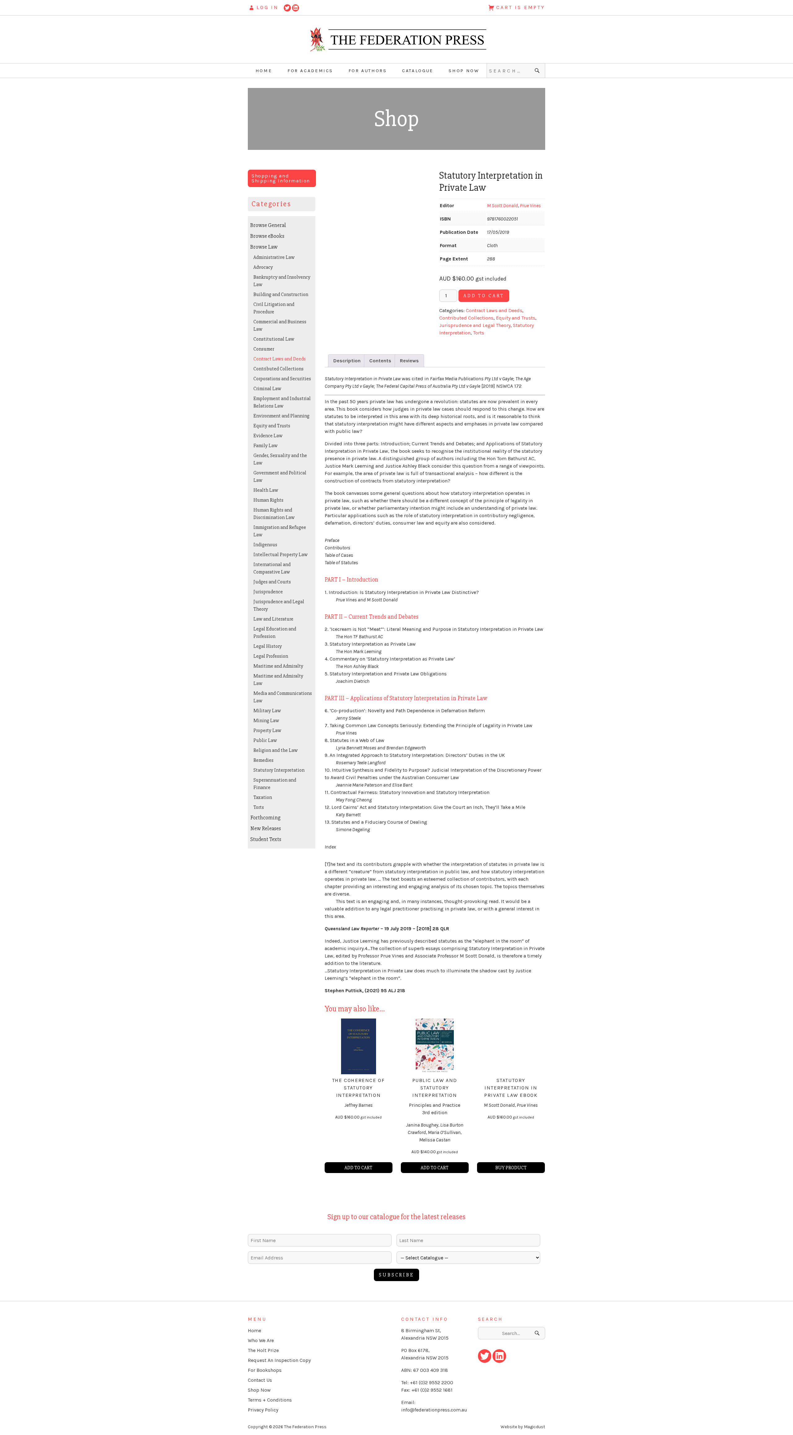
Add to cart (483, 296)
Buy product (511, 1168)
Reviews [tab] (409, 361)
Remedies (263, 760)
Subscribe (396, 1275)
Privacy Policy (263, 1410)
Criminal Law (267, 389)
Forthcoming (265, 817)
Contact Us (260, 1380)
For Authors (367, 70)
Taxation (262, 797)
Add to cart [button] (358, 1168)
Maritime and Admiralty (278, 666)
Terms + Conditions (270, 1400)
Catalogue (417, 70)
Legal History (267, 646)
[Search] (538, 70)
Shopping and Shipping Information (281, 178)
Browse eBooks (267, 236)
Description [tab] (347, 361)
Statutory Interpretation (278, 770)
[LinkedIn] (295, 7)
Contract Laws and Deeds (494, 310)
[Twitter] (287, 7)
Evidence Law (268, 436)
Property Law (267, 730)
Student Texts (265, 839)
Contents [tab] (380, 361)
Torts (478, 333)
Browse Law (264, 246)
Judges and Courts (272, 582)
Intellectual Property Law (280, 555)
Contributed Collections (466, 318)
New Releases (265, 828)
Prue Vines (530, 205)
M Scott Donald (502, 205)
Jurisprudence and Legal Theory (474, 325)
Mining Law (266, 720)
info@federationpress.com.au (434, 1410)
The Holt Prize (263, 1350)
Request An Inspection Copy (279, 1360)
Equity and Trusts (515, 318)
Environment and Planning (281, 416)
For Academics (310, 70)
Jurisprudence (268, 592)
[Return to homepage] (396, 39)
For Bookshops (265, 1370)
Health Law (265, 490)
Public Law (265, 740)
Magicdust (534, 1426)
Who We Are (261, 1340)
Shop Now (464, 70)
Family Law (265, 446)
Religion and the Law (275, 750)
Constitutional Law (273, 339)
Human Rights (268, 500)
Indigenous (265, 545)
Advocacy (263, 267)
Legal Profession (270, 656)
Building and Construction (280, 294)
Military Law (267, 711)
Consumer (263, 349)
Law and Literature (273, 619)
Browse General (268, 225)
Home (264, 70)
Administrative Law (274, 257)
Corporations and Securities (282, 379)
